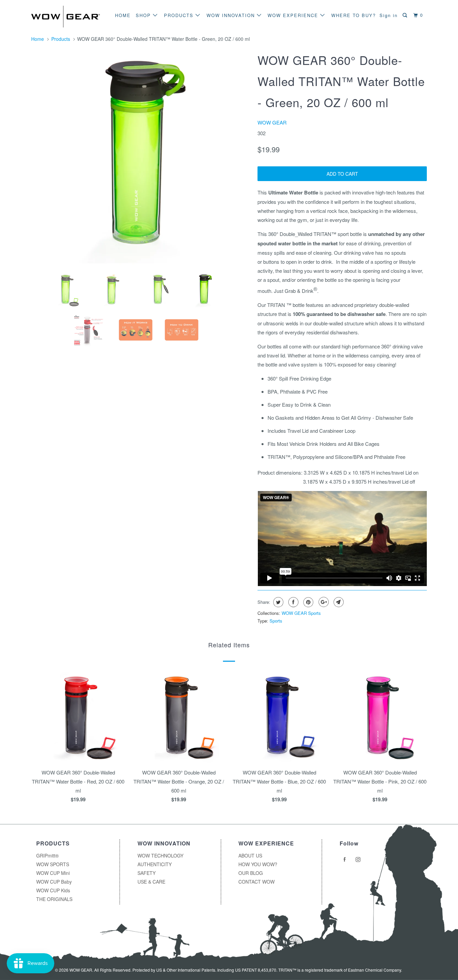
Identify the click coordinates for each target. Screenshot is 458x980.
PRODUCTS (179, 15)
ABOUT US (250, 855)
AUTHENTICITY (154, 864)
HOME (123, 15)
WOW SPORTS (52, 864)
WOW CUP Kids (53, 890)
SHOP (144, 15)
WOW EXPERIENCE (294, 15)
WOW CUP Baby (54, 881)
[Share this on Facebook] (292, 602)
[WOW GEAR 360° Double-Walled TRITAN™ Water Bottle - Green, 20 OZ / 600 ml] (141, 157)
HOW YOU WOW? (257, 864)
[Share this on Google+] (323, 602)
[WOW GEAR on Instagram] (359, 859)
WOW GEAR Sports (301, 613)
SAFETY (146, 873)
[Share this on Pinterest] (307, 602)
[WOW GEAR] (65, 16)
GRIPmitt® (47, 855)
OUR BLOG (250, 873)
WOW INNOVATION (232, 15)
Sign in (389, 15)
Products (60, 38)
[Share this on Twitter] (277, 602)
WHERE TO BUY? (353, 15)
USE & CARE (151, 881)
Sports (276, 621)
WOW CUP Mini (53, 873)
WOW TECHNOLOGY (160, 855)
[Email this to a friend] (338, 602)
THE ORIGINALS (54, 899)
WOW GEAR (272, 122)
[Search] (405, 15)
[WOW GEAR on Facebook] (346, 859)
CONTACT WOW (256, 881)
